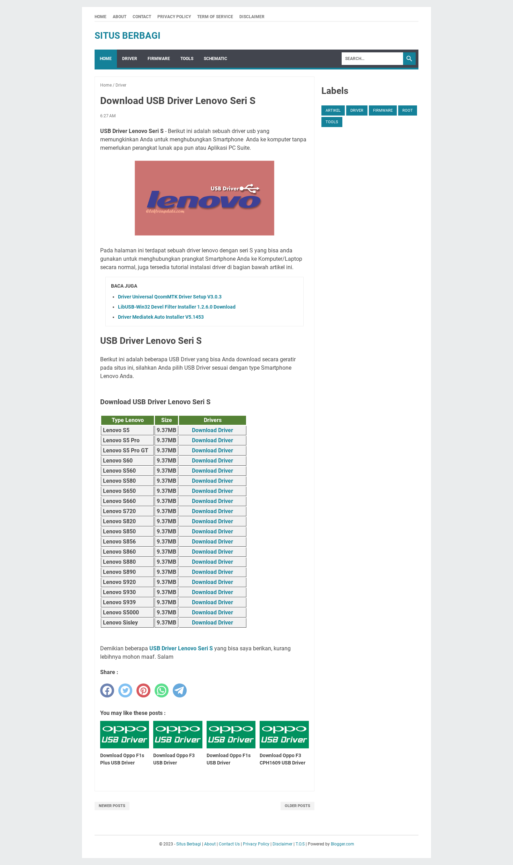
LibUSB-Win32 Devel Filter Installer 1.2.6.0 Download (177, 307)
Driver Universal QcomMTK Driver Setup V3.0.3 (170, 297)
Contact (142, 16)
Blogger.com (342, 844)
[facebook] (107, 690)
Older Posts (297, 806)
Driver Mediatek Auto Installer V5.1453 (161, 317)
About (119, 16)
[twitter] (125, 690)
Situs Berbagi (128, 35)
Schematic (215, 58)
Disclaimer (252, 16)
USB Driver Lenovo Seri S (181, 648)
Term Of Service (215, 16)
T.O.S (300, 844)
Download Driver (212, 430)
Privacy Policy (174, 16)
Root (407, 110)
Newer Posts (112, 806)
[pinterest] (143, 690)
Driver (129, 58)
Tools (186, 58)
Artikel (333, 110)
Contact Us (229, 844)
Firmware (159, 58)
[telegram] (180, 690)
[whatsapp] (162, 690)
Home (100, 16)
